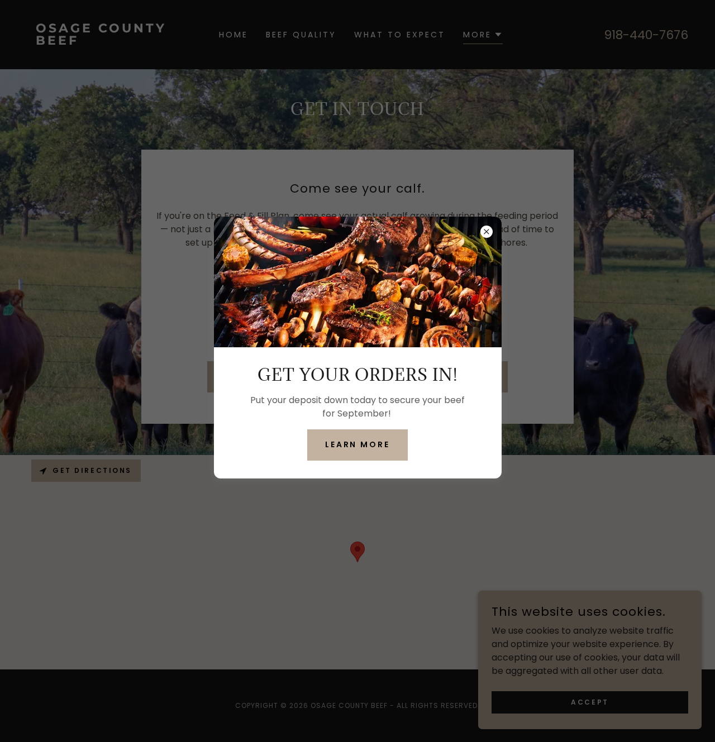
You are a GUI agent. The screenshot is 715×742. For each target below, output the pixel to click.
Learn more (357, 444)
